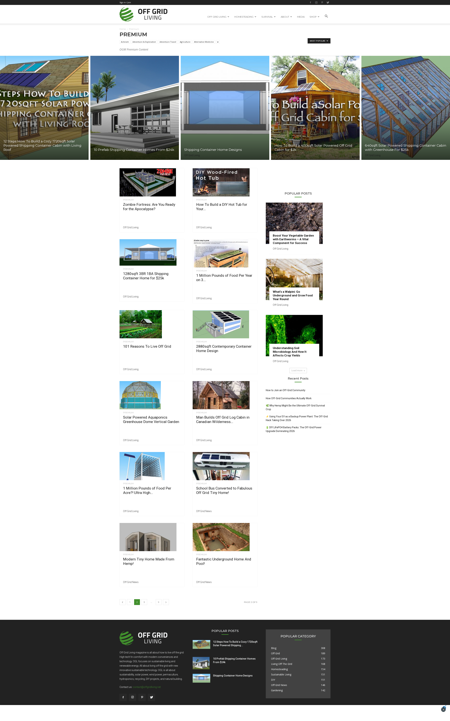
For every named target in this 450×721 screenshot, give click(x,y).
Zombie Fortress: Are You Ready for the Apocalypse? (149, 206)
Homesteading (279, 669)
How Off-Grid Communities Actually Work (288, 398)
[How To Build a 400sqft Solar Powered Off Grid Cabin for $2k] (315, 108)
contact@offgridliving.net (147, 687)
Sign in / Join (125, 2)
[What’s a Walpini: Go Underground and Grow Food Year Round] (298, 279)
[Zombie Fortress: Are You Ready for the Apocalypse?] (152, 182)
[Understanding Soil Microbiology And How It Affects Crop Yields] (298, 335)
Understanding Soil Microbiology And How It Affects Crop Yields (290, 351)
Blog (273, 648)
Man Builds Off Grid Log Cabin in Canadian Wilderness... (222, 419)
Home (123, 29)
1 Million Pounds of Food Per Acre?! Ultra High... (147, 490)
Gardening (277, 690)
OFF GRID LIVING (216, 16)
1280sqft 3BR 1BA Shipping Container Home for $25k (145, 276)
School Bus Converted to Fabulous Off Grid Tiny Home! (224, 490)
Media (301, 16)
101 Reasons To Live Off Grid (147, 346)
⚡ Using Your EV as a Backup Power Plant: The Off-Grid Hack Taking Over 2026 (297, 418)
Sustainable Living (281, 674)
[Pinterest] (322, 2)
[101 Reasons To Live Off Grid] (152, 324)
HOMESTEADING (243, 16)
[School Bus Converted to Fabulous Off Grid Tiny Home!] (225, 466)
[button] (326, 16)
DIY (273, 679)
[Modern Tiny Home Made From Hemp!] (152, 537)
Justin (97, 155)
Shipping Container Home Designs (233, 675)
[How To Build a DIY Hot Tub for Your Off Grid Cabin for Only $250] (225, 182)
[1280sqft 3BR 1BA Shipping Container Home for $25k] (152, 252)
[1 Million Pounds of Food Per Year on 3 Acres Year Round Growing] (225, 253)
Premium (128, 200)
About (285, 16)
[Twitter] (327, 2)
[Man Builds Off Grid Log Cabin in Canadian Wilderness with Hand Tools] (225, 395)
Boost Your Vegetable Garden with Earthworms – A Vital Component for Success (293, 239)
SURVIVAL (267, 16)
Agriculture (185, 41)
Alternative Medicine (204, 41)
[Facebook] (310, 2)
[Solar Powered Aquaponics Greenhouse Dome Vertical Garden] (152, 395)
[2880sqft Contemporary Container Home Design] (225, 324)
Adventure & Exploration (144, 41)
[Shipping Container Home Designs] (225, 108)
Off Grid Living (11, 155)
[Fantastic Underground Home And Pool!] (225, 537)
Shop (313, 16)
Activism (125, 41)
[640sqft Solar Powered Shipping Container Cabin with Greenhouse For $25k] (405, 108)
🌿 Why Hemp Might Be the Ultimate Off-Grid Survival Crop (295, 407)
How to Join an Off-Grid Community (285, 390)
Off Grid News (204, 511)
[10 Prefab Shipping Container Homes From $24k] (134, 108)
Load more (297, 370)
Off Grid (275, 653)
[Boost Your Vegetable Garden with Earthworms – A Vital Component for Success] (298, 223)
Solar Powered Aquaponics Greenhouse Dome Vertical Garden (151, 419)
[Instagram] (316, 2)
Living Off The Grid (281, 664)
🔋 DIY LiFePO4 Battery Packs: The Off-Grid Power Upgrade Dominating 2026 (294, 429)
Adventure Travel (168, 41)
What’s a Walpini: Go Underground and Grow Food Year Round (293, 295)
